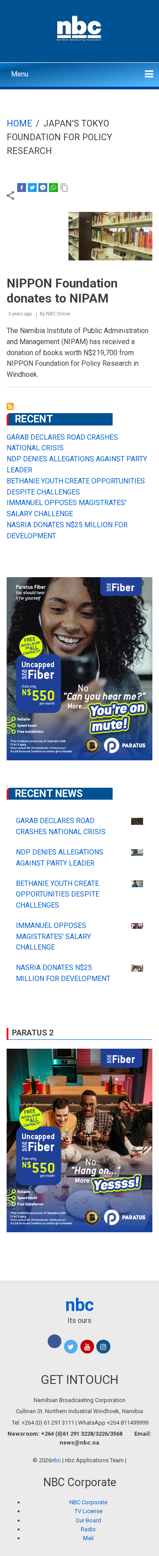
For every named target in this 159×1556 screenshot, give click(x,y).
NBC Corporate (88, 1502)
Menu (19, 74)
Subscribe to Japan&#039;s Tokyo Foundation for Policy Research (10, 406)
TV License (88, 1511)
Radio (88, 1529)
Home (19, 123)
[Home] (80, 27)
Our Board (88, 1520)
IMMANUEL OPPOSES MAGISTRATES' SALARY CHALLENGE (53, 936)
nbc (79, 1305)
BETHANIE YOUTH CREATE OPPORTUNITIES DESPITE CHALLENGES (57, 894)
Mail (88, 1538)
